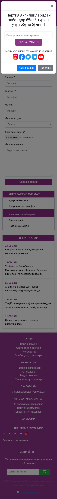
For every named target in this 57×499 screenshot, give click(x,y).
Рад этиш (45, 67)
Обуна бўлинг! (29, 42)
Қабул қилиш (26, 67)
